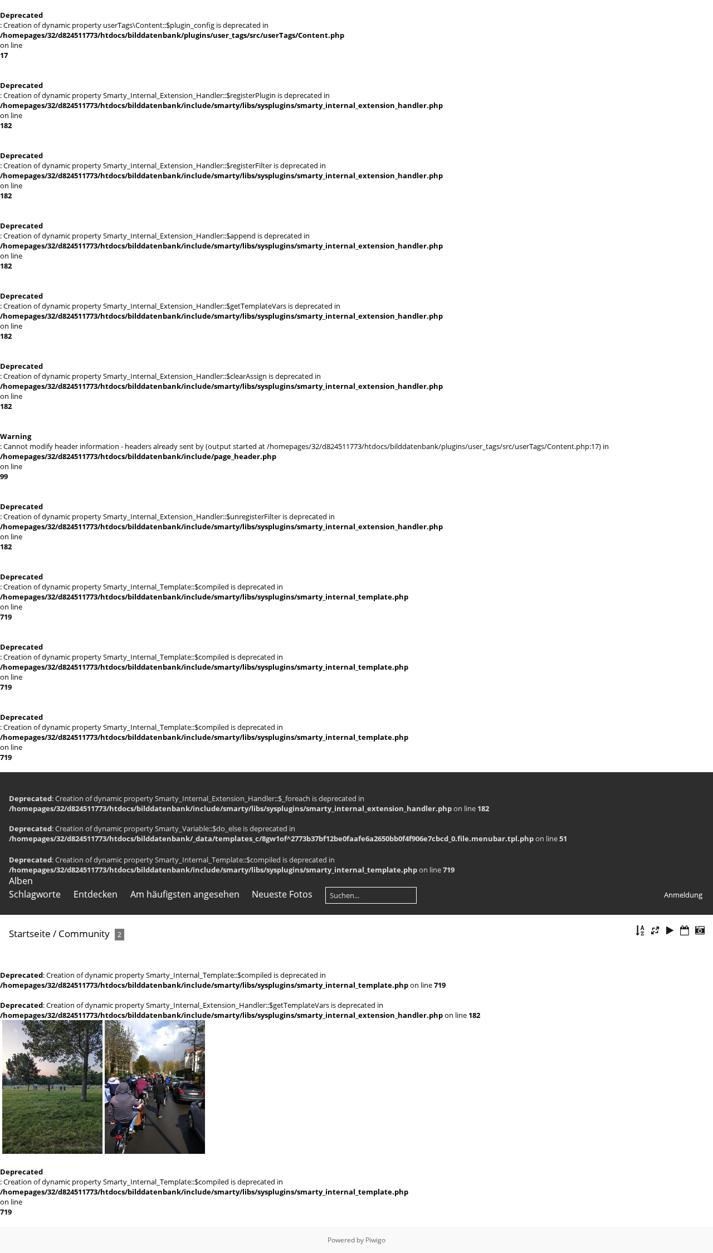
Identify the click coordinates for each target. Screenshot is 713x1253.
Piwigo (375, 1240)
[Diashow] (670, 930)
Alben (21, 881)
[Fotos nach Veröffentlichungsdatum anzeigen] (684, 930)
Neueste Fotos (282, 894)
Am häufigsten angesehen (185, 894)
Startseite (30, 933)
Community (84, 933)
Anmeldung (683, 895)
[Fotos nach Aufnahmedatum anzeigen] (699, 930)
